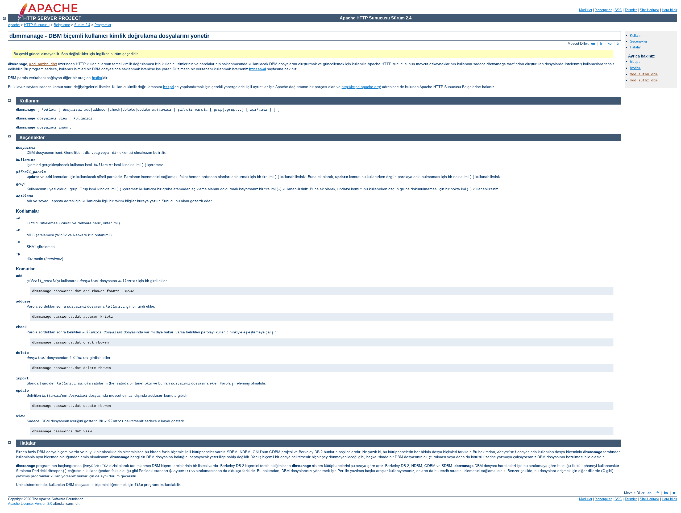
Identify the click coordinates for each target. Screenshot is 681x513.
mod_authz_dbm (644, 80)
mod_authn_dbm (43, 64)
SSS (618, 10)
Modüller (585, 10)
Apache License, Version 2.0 (30, 504)
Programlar (102, 25)
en (593, 43)
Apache (14, 25)
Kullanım (636, 36)
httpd (168, 87)
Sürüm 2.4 (82, 25)
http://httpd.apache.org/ (361, 87)
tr (618, 43)
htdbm (97, 78)
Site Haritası (649, 10)
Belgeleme (62, 25)
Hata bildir (669, 10)
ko (610, 43)
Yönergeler (603, 10)
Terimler (631, 10)
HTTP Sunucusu (36, 25)
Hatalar (635, 47)
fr (601, 43)
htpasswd (257, 69)
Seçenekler (638, 41)
